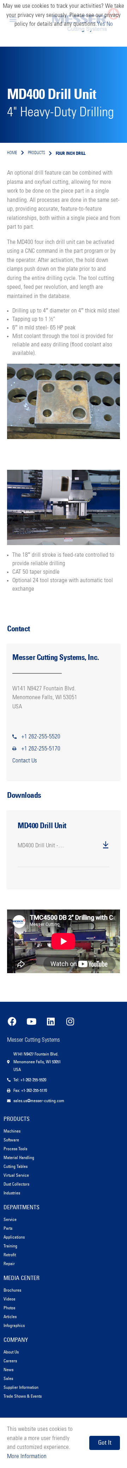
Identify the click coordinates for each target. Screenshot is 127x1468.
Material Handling (19, 1157)
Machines (12, 1131)
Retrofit (10, 1254)
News (8, 1369)
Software (11, 1139)
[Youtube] (31, 1021)
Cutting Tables (16, 1166)
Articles (10, 1316)
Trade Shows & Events (23, 1396)
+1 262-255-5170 (41, 749)
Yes (101, 24)
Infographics (14, 1325)
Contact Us (24, 761)
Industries (12, 1192)
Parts (8, 1228)
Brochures (12, 1290)
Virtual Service (16, 1175)
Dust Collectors (16, 1184)
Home (12, 153)
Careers (10, 1360)
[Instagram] (70, 1021)
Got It (104, 1442)
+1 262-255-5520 (41, 737)
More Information (27, 1457)
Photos (9, 1307)
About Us (11, 1352)
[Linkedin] (51, 1021)
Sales (8, 1378)
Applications (14, 1237)
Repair (9, 1263)
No (110, 24)
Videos (9, 1299)
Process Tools (15, 1148)
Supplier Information (21, 1387)
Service (10, 1219)
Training (10, 1245)
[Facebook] (12, 1021)
